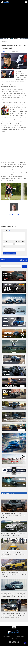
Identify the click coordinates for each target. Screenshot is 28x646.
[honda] (14, 363)
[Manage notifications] (25, 643)
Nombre (5, 241)
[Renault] (14, 431)
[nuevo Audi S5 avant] (14, 387)
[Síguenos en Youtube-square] (23, 260)
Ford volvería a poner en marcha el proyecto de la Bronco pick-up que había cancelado (13, 515)
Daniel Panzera (7, 51)
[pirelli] (14, 292)
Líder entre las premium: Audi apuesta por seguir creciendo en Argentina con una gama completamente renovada (13, 615)
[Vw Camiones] (14, 410)
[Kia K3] (14, 326)
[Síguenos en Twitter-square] (21, 260)
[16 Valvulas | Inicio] (7, 2)
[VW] (14, 338)
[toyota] (14, 421)
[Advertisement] (14, 23)
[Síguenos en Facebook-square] (18, 260)
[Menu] (26, 2)
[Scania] (14, 375)
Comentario (6, 230)
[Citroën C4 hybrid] (14, 486)
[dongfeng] (14, 303)
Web (4, 246)
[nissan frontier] (14, 463)
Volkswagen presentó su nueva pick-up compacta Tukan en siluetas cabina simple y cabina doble (14, 574)
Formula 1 (4, 41)
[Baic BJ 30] (14, 280)
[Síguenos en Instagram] (26, 260)
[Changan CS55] (14, 315)
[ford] (14, 352)
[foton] (14, 38)
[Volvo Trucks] (14, 475)
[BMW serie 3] (14, 452)
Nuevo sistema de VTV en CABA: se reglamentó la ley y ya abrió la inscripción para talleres (13, 554)
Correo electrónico (19, 241)
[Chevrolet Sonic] (14, 398)
